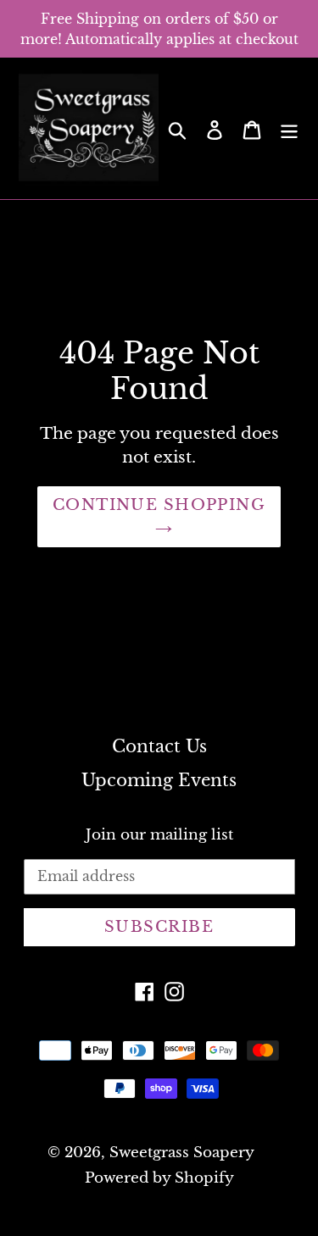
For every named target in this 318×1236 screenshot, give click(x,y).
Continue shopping (159, 505)
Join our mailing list (159, 835)
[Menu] (289, 129)
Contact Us (159, 746)
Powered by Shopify (159, 1178)
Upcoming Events (159, 780)
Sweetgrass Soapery (181, 1152)
